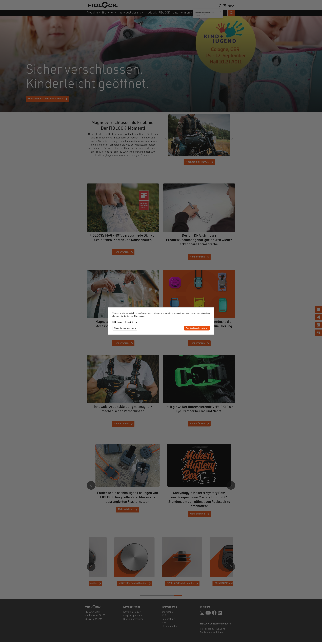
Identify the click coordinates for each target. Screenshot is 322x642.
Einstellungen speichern (125, 328)
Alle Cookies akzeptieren (197, 328)
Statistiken (132, 322)
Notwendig (119, 322)
